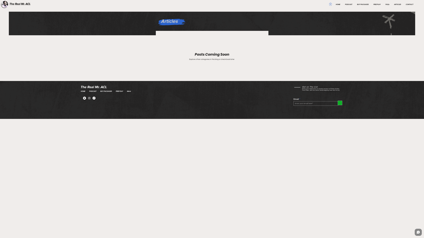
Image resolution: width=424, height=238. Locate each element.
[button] (330, 4)
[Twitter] (84, 98)
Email (296, 99)
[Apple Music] (94, 98)
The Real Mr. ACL (19, 4)
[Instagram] (89, 98)
